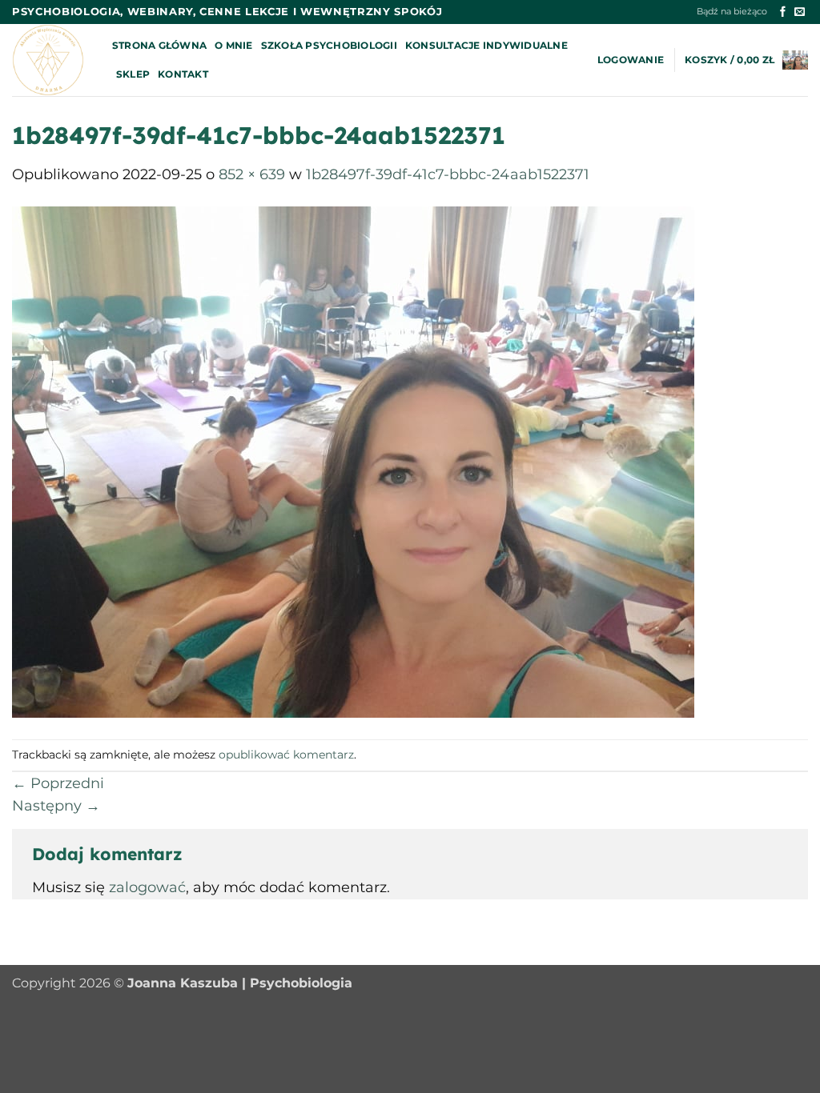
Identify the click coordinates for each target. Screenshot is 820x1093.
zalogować (147, 887)
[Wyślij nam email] (799, 12)
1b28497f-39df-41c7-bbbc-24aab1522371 (447, 174)
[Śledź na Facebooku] (783, 12)
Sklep (133, 74)
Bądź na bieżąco (732, 11)
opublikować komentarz (286, 754)
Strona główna (159, 45)
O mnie (233, 45)
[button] (630, 60)
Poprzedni (58, 783)
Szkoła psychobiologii (329, 45)
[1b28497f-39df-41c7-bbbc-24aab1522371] (353, 461)
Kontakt (183, 74)
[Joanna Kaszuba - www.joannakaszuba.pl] (50, 60)
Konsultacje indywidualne (486, 45)
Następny (56, 805)
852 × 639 (252, 174)
